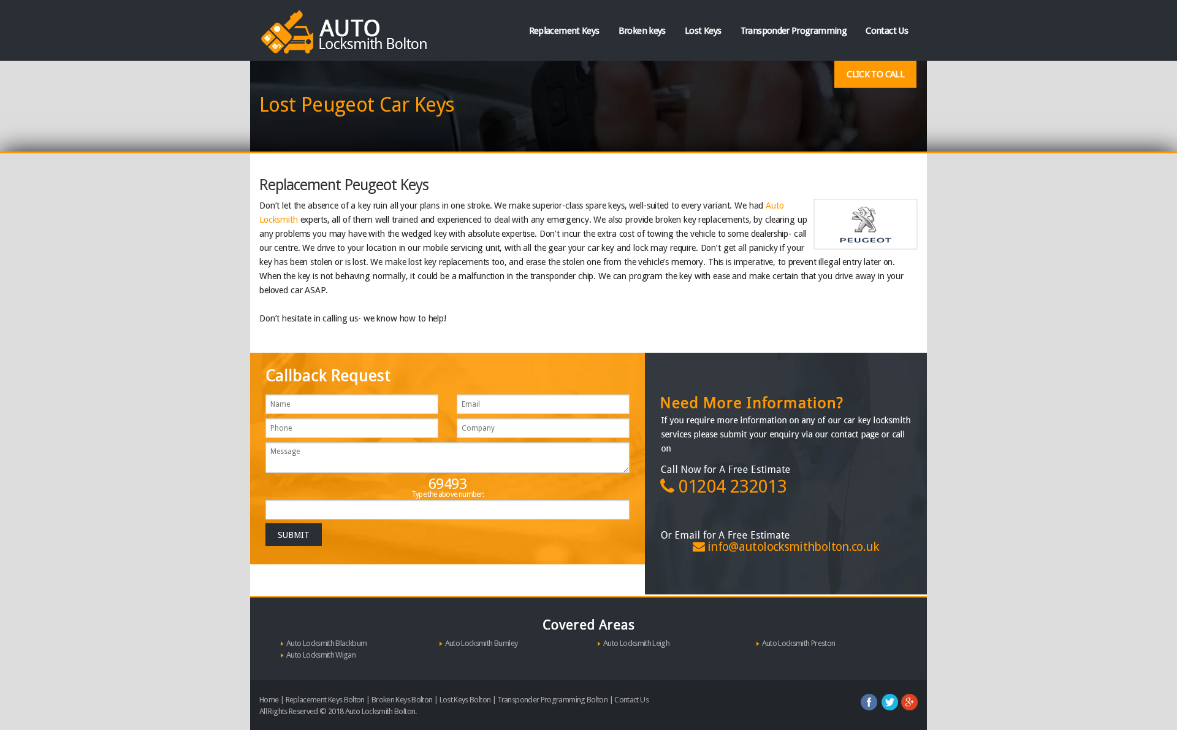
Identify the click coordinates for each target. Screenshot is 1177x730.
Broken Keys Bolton (401, 699)
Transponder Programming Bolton (552, 699)
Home (268, 699)
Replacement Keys (564, 30)
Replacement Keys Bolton (325, 699)
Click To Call (875, 74)
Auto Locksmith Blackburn (326, 643)
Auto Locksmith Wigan (321, 654)
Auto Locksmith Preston (799, 643)
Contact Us (887, 30)
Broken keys (642, 30)
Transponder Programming (794, 30)
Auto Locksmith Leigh (636, 643)
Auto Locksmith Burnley (481, 643)
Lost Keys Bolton (465, 699)
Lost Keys (703, 30)
